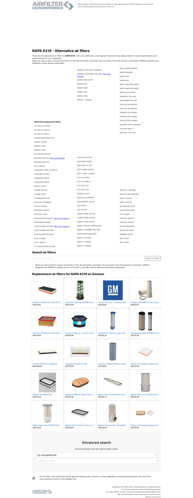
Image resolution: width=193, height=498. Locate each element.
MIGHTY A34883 (84, 246)
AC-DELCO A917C (41, 134)
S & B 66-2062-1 (126, 129)
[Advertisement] (96, 29)
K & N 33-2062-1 (84, 182)
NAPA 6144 (124, 76)
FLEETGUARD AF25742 (44, 230)
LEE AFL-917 (82, 210)
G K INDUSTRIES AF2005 (44, 246)
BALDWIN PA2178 (41, 158)
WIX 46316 (124, 242)
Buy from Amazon (57, 158)
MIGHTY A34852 (84, 242)
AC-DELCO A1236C (42, 126)
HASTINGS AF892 (84, 161)
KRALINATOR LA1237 (86, 202)
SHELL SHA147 (126, 198)
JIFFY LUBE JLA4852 (86, 174)
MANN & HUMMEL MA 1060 (88, 230)
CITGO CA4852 (40, 206)
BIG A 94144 (39, 166)
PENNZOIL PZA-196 (128, 96)
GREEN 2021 (82, 84)
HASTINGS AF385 (84, 157)
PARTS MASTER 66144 (129, 84)
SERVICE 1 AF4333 (127, 133)
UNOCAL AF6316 (127, 222)
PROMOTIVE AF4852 (128, 112)
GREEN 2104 (82, 92)
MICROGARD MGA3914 (86, 234)
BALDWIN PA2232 (41, 162)
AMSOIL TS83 (40, 150)
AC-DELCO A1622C (42, 130)
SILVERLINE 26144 (127, 206)
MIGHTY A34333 (84, 238)
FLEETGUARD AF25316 (44, 226)
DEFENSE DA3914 (41, 210)
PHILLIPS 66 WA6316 (128, 109)
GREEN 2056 (82, 88)
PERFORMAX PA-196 (128, 100)
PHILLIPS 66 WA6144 (128, 104)
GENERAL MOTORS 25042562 (90, 74)
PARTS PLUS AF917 (128, 92)
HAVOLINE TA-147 (84, 165)
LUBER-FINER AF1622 (86, 218)
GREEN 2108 (82, 96)
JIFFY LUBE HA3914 (85, 169)
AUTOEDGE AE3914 (42, 154)
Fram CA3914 (40, 238)
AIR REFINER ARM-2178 (44, 138)
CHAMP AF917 (40, 194)
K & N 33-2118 (83, 190)
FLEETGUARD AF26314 (44, 234)
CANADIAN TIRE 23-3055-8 (45, 170)
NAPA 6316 (124, 80)
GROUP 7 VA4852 (84, 100)
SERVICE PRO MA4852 (129, 194)
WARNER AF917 (126, 234)
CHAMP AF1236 (40, 190)
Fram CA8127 (39, 242)
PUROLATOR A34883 (128, 120)
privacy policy (156, 497)
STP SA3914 (125, 214)
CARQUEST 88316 (41, 182)
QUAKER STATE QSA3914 (130, 125)
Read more (110, 6)
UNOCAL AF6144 (127, 218)
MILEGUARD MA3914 (128, 68)
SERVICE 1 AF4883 (127, 190)
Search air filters (152, 258)
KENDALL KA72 (83, 194)
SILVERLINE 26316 (127, 210)
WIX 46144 (124, 238)
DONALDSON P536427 (44, 218)
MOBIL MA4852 (126, 72)
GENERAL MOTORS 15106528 (89, 70)
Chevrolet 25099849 (42, 202)
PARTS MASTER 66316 (129, 88)
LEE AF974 (81, 206)
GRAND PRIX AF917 (85, 80)
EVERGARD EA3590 (42, 222)
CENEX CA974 (40, 186)
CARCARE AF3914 (41, 174)
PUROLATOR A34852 (128, 117)
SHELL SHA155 (126, 202)
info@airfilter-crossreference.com (149, 494)
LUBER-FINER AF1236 (86, 214)
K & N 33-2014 (83, 177)
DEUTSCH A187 (40, 214)
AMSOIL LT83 (39, 146)
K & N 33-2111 (82, 185)
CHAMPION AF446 (42, 198)
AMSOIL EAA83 (40, 142)
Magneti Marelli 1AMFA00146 (89, 226)
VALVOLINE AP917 (127, 226)
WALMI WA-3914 (127, 230)
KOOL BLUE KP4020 (85, 198)
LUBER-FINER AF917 (85, 222)
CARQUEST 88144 (41, 178)
